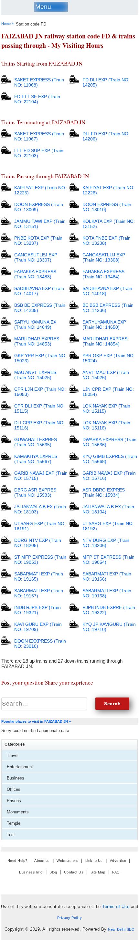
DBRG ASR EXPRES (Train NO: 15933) (35, 492)
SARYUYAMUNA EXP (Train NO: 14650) (104, 324)
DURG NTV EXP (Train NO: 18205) (37, 543)
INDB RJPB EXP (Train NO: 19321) (37, 610)
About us (41, 861)
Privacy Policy (69, 918)
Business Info (31, 872)
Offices (13, 789)
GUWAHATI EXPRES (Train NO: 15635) (35, 442)
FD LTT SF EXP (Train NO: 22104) (37, 99)
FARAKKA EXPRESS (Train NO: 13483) (35, 274)
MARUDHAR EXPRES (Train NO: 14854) (104, 341)
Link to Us (94, 861)
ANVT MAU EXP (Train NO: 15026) (105, 375)
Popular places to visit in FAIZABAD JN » (36, 721)
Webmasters (67, 861)
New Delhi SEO (121, 929)
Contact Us (73, 872)
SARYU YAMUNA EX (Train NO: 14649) (35, 324)
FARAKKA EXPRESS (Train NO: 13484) (103, 274)
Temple (13, 823)
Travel (12, 755)
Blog (53, 872)
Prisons (14, 800)
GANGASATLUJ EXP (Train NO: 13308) (103, 257)
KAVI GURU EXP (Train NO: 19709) (38, 627)
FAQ (116, 872)
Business (15, 778)
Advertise (118, 861)
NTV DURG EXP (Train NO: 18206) (105, 543)
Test (11, 834)
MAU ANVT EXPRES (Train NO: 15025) (35, 375)
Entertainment (20, 766)
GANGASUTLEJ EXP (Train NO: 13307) (35, 257)
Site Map (98, 872)
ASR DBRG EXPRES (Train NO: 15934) (103, 492)
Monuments (18, 812)
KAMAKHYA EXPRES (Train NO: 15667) (35, 459)
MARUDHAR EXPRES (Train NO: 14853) (36, 341)
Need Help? (17, 861)
